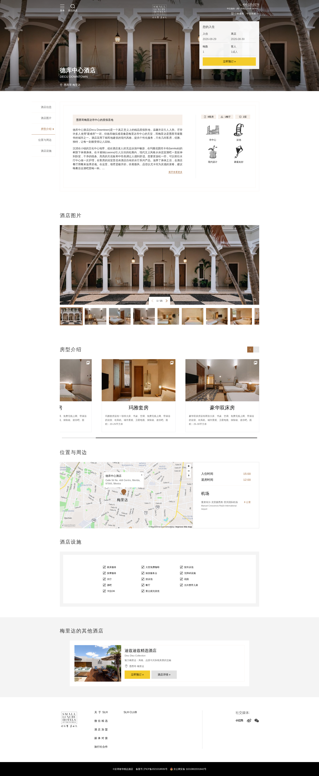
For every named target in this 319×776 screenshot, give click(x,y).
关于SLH (101, 712)
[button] (166, 300)
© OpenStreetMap (166, 526)
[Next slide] (256, 350)
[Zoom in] (188, 466)
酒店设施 (46, 150)
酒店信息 (46, 107)
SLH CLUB (130, 712)
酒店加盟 (101, 729)
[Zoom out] (188, 470)
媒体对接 (101, 738)
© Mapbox (153, 526)
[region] (126, 495)
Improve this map (183, 526)
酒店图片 (46, 118)
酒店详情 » (164, 674)
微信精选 (101, 720)
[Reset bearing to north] (188, 475)
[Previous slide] (250, 350)
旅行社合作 (101, 746)
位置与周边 (45, 140)
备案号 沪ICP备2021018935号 (151, 769)
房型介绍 (46, 129)
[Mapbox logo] (68, 525)
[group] (159, 265)
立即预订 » (229, 61)
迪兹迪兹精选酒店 (141, 650)
